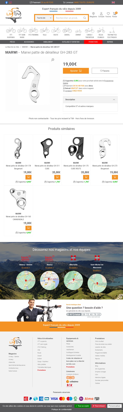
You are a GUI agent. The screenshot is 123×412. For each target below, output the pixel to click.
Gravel (39, 356)
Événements (99, 350)
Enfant (39, 358)
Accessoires (70, 347)
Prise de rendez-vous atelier (103, 344)
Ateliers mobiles (100, 356)
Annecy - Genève (14, 356)
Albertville (12, 362)
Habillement (70, 349)
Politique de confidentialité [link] (62, 409)
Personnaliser (114, 406)
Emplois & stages (100, 372)
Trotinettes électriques (44, 367)
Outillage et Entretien (72, 352)
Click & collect (99, 341)
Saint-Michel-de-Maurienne (17, 365)
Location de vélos (100, 347)
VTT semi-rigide (42, 344)
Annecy (11, 359)
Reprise (97, 358)
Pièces (68, 344)
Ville (38, 350)
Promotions (93, 42)
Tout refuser (99, 406)
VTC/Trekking (41, 347)
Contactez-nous (13, 368)
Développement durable (73, 355)
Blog (96, 366)
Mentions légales (100, 377)
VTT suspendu (42, 341)
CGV (96, 374)
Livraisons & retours (72, 374)
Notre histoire (13, 371)
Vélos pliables (41, 364)
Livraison (68, 91)
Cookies (97, 383)
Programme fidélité (101, 353)
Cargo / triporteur (42, 361)
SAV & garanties (100, 369)
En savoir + (26, 268)
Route (39, 353)
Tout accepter (83, 406)
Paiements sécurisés (61, 392)
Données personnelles (101, 380)
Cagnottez (24, 182)
